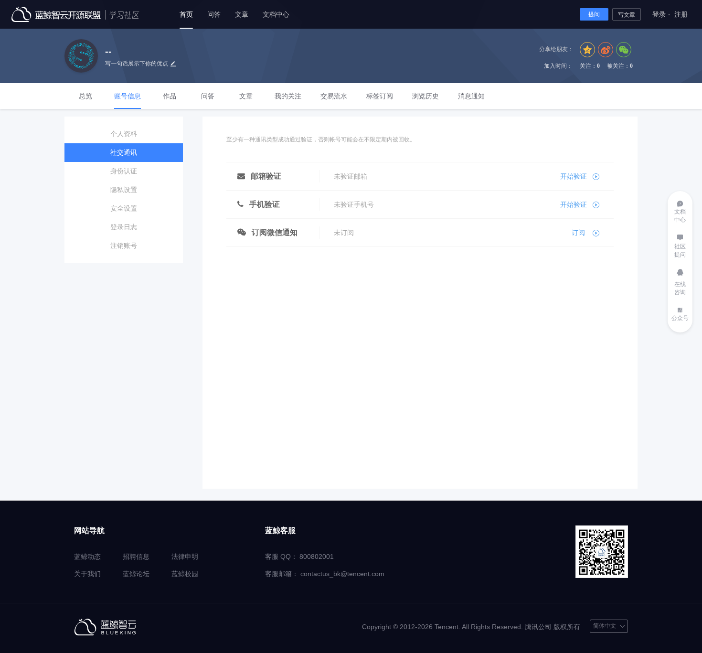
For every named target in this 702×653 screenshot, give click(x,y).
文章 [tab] (246, 96)
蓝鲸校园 (184, 574)
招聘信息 (136, 556)
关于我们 (87, 574)
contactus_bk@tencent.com (342, 574)
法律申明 (184, 556)
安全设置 (123, 208)
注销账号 (123, 245)
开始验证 (573, 176)
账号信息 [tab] (127, 96)
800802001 (316, 556)
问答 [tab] (207, 96)
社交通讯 (123, 152)
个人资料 (123, 134)
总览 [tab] (85, 96)
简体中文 (608, 620)
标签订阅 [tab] (379, 96)
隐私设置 (123, 189)
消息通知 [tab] (471, 96)
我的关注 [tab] (288, 96)
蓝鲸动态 (87, 556)
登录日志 (123, 227)
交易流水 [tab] (333, 96)
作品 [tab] (169, 96)
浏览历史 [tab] (425, 96)
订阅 (579, 232)
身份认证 (123, 171)
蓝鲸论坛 (136, 574)
